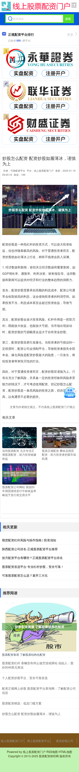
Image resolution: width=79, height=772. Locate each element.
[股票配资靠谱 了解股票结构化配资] (39, 626)
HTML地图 (65, 752)
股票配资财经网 (49, 756)
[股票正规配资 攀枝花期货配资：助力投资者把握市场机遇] (59, 437)
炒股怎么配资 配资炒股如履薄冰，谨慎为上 (31, 714)
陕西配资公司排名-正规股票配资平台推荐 (30, 549)
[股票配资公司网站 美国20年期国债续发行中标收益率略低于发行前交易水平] (19, 473)
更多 (70, 34)
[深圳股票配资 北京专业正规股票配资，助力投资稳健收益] (19, 437)
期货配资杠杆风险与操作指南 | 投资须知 (29, 540)
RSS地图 (52, 752)
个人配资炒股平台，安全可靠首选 (25, 678)
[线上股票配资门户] (35, 6)
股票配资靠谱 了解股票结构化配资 (23, 654)
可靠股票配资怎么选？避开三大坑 (25, 575)
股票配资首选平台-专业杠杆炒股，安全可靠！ (33, 566)
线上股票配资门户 (12, 741)
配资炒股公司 (64, 741)
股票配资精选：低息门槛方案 (22, 703)
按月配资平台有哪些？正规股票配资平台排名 (32, 558)
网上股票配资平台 (38, 741)
